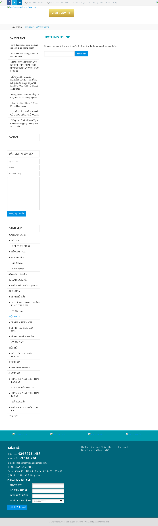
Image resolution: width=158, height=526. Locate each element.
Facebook (9, 2)
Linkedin (19, 2)
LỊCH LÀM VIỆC (121, 12)
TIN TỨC (138, 12)
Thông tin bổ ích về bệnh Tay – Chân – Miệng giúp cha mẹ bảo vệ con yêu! (24, 123)
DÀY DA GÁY (19, 402)
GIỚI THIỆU (41, 12)
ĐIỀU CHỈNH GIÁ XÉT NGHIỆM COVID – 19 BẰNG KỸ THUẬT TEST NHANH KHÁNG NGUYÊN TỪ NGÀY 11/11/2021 (24, 83)
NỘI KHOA (14, 317)
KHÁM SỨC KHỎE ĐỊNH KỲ (25, 285)
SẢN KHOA (14, 373)
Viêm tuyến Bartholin (20, 368)
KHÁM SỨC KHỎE (18, 280)
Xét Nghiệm (17, 263)
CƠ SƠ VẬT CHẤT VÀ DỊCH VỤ (93, 12)
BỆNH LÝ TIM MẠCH (21, 322)
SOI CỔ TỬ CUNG (21, 246)
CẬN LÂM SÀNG (17, 235)
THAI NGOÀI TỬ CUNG (23, 387)
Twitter (14, 2)
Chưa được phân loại (18, 274)
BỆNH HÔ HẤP (18, 297)
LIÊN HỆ (14, 20)
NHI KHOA (14, 291)
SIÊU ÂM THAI (18, 252)
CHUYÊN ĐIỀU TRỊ (61, 12)
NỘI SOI (15, 240)
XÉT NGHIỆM (17, 257)
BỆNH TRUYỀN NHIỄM (22, 336)
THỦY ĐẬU (17, 311)
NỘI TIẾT (14, 348)
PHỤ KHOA (14, 362)
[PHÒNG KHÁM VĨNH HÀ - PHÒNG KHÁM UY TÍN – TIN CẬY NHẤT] (79, 7)
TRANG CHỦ (23, 12)
